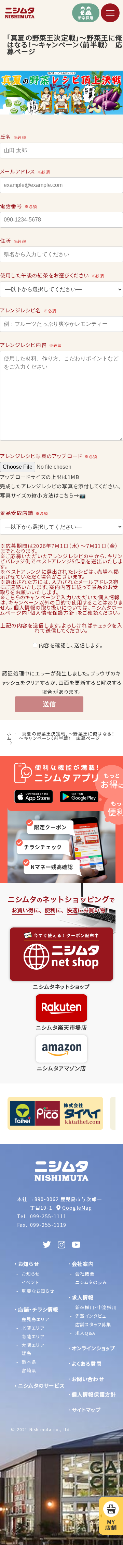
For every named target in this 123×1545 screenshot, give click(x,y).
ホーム (11, 735)
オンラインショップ (93, 1348)
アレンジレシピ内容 (31, 344)
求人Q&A (85, 1333)
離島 (26, 1353)
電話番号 (18, 205)
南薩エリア (33, 1336)
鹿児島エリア (35, 1319)
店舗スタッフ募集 (93, 1324)
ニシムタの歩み (91, 1282)
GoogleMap (77, 1207)
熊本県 (29, 1361)
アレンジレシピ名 (28, 310)
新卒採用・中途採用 (96, 1307)
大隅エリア (33, 1344)
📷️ (82, 495)
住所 (13, 240)
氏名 (13, 136)
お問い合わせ (88, 1378)
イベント (30, 1282)
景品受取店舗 (24, 512)
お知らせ (31, 1273)
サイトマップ (86, 1409)
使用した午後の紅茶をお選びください (52, 275)
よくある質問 (87, 1363)
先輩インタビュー (93, 1316)
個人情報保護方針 (94, 1394)
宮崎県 (29, 1370)
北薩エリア (33, 1328)
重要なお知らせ (38, 1291)
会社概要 (85, 1273)
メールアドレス (25, 171)
